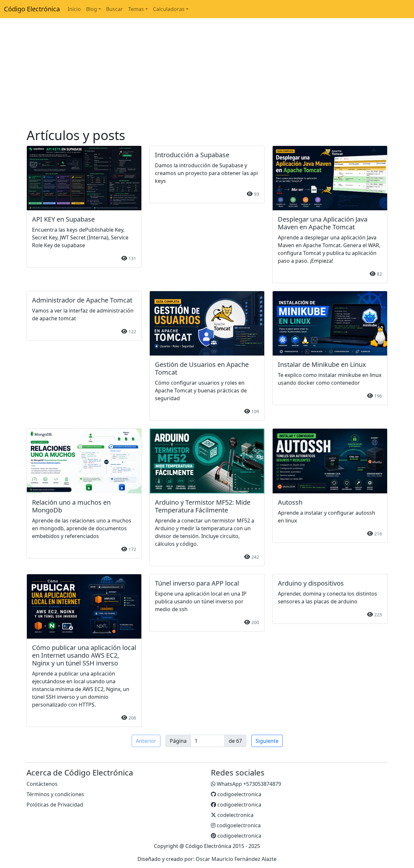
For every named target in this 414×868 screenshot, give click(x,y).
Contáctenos (42, 783)
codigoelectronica (238, 794)
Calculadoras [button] (169, 9)
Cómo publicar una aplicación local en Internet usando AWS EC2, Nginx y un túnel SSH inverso (84, 655)
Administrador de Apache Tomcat (82, 300)
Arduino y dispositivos (311, 583)
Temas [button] (136, 9)
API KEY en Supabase (63, 219)
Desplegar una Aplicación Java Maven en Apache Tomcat (322, 223)
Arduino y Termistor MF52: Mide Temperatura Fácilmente (202, 506)
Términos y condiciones (55, 794)
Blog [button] (91, 9)
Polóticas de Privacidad (55, 804)
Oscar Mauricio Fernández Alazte (236, 859)
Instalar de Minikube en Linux (322, 364)
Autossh (290, 502)
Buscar (114, 9)
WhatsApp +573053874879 (248, 783)
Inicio (74, 9)
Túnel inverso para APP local (197, 583)
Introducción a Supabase (192, 154)
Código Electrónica (32, 9)
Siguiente (267, 740)
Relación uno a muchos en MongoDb (71, 506)
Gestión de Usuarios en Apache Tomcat (202, 368)
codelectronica (235, 815)
